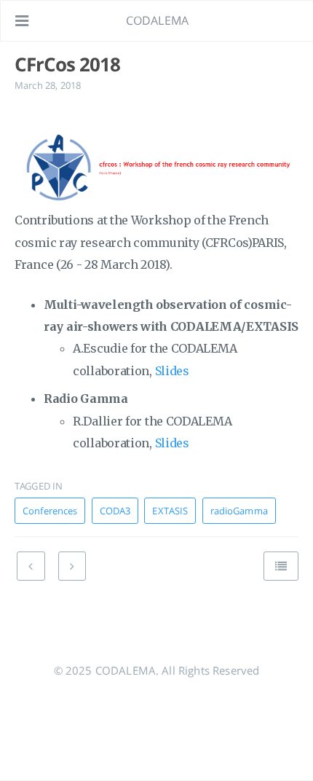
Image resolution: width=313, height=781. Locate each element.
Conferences (50, 510)
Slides (172, 371)
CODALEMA (157, 20)
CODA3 (115, 510)
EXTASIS (170, 510)
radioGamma (239, 510)
